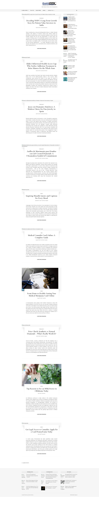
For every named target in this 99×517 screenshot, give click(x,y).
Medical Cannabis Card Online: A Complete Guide (41, 236)
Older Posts (25, 462)
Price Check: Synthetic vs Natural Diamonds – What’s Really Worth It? (41, 332)
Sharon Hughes (45, 158)
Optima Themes (30, 494)
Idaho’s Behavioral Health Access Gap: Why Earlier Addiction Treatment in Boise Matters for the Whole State (41, 66)
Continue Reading (41, 48)
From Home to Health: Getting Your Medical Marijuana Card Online (41, 294)
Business (41, 18)
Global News (25, 10)
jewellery (41, 104)
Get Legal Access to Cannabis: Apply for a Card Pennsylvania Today (42, 430)
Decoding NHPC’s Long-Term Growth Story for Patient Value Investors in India (41, 22)
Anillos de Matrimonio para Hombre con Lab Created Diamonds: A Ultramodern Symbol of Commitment (41, 153)
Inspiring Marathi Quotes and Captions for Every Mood (41, 197)
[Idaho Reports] (49, 4)
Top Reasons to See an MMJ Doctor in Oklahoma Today (41, 389)
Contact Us (50, 10)
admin (45, 298)
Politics (32, 10)
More (41, 61)
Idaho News (38, 10)
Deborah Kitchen (44, 27)
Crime (44, 10)
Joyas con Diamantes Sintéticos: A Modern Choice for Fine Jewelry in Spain (41, 109)
